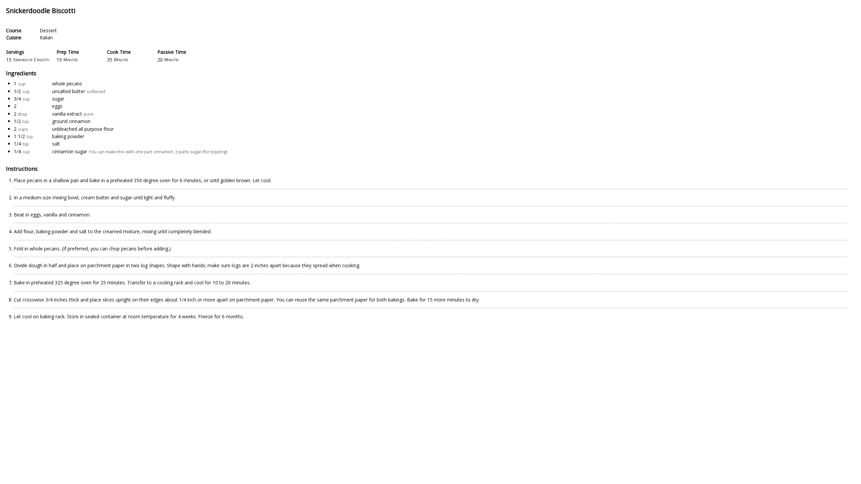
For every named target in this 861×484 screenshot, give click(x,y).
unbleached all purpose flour (83, 129)
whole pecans (67, 83)
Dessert (48, 30)
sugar (58, 98)
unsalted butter (68, 91)
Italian (46, 37)
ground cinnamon (71, 121)
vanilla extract (67, 114)
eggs (57, 106)
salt (56, 143)
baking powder (68, 136)
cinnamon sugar (69, 151)
